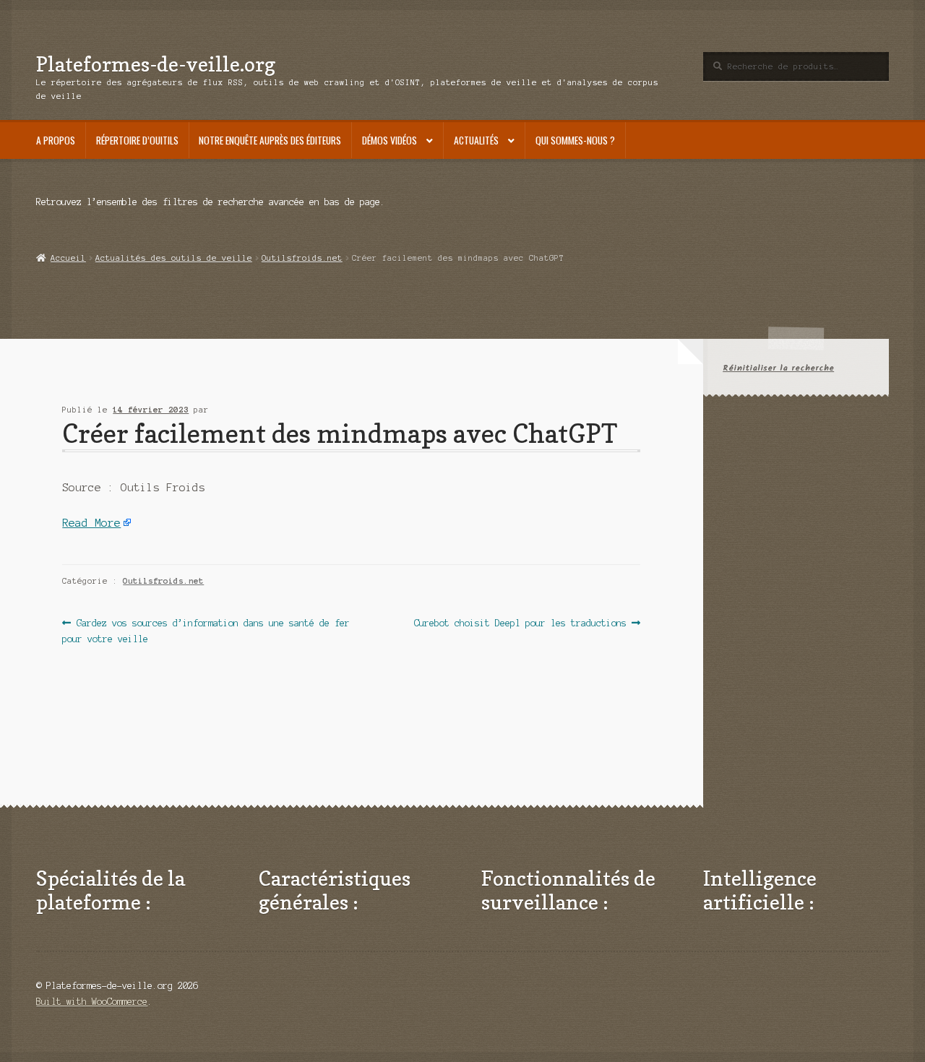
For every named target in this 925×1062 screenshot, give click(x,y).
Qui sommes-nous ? (575, 140)
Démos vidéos (389, 140)
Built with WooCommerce (91, 1001)
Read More (91, 523)
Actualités (476, 140)
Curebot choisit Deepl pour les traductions (520, 624)
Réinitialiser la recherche (778, 368)
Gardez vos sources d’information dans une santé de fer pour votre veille (205, 630)
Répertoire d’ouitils (137, 140)
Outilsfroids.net (302, 258)
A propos (55, 140)
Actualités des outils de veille (173, 258)
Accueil (68, 258)
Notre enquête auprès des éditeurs (270, 140)
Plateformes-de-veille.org (155, 64)
